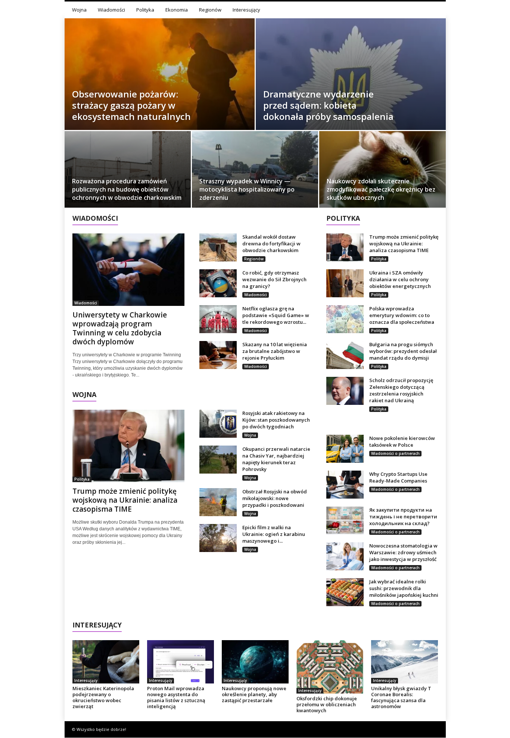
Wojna (79, 9)
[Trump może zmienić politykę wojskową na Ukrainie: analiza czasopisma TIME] (128, 446)
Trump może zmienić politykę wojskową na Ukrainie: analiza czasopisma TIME (124, 500)
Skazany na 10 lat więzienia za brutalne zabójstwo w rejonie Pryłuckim (274, 351)
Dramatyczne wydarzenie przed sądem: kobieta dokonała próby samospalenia (328, 105)
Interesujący (246, 9)
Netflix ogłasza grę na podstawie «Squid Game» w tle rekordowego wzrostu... (275, 315)
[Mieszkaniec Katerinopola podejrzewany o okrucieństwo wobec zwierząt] (106, 661)
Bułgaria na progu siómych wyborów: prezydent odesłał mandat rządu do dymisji (403, 351)
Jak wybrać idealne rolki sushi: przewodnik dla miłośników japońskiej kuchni (403, 588)
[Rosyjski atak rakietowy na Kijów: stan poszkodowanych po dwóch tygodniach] (218, 424)
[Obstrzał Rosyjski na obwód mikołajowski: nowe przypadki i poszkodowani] (218, 502)
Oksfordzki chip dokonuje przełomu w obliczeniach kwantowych (326, 704)
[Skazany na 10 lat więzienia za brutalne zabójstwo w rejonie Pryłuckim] (218, 355)
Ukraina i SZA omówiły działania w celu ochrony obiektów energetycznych (400, 279)
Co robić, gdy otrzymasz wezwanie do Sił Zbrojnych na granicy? (274, 279)
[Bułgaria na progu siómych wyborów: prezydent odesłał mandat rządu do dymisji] (345, 355)
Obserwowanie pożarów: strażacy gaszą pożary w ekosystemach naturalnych (131, 105)
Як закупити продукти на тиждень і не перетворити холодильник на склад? (403, 516)
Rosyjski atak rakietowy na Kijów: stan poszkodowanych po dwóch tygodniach (276, 420)
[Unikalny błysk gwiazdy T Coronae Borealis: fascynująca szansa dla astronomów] (404, 661)
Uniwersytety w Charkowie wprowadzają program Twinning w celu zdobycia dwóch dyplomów (119, 328)
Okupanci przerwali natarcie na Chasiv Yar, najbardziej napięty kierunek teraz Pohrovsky (276, 459)
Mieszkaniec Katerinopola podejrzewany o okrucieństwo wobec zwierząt (103, 697)
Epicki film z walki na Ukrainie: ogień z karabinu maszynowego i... (273, 534)
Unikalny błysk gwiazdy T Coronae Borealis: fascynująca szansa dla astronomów (401, 697)
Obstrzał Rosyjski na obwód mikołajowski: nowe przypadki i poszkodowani (274, 498)
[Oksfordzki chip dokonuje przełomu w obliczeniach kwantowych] (330, 667)
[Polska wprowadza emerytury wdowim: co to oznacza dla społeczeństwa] (345, 319)
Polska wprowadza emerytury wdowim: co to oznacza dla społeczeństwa (401, 315)
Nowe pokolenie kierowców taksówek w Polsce (402, 441)
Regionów (210, 9)
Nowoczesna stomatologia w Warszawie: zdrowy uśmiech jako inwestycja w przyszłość (403, 552)
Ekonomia (176, 9)
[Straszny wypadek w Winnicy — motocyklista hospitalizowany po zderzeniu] (255, 172)
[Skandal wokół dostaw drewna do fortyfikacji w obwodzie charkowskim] (218, 247)
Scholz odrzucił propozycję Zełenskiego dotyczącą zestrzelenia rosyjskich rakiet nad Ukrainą (401, 390)
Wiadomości (111, 9)
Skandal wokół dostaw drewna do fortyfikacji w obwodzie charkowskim (271, 243)
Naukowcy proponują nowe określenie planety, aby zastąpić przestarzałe (254, 694)
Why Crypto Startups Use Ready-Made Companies (398, 477)
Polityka (145, 9)
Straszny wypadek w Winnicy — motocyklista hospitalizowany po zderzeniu (247, 189)
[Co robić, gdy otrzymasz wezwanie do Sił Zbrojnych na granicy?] (218, 283)
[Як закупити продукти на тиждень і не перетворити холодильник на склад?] (345, 520)
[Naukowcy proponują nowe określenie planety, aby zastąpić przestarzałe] (255, 661)
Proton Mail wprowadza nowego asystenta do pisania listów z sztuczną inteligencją (176, 697)
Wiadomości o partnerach (395, 453)
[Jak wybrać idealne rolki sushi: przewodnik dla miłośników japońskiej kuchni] (345, 592)
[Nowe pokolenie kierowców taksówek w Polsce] (345, 449)
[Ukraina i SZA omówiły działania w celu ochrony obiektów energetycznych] (345, 283)
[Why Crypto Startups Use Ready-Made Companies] (345, 485)
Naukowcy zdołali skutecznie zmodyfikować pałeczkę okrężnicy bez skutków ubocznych (381, 189)
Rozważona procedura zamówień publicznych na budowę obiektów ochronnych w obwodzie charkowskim (126, 189)
